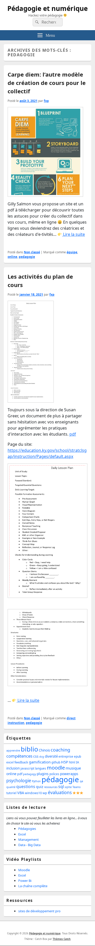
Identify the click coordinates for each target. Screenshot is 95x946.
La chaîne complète (32, 886)
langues (40, 768)
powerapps (69, 773)
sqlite (68, 787)
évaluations (60, 792)
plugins (43, 773)
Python (36, 781)
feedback (21, 762)
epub (77, 756)
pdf (72, 434)
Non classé (32, 252)
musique (73, 768)
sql (61, 786)
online (12, 257)
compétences (19, 756)
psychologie (18, 780)
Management (28, 839)
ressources (51, 787)
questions (25, 786)
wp (45, 793)
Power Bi (24, 880)
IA (77, 762)
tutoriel (11, 793)
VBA (20, 792)
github (55, 762)
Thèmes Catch (62, 939)
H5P (64, 762)
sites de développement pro (39, 911)
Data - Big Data (29, 845)
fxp (46, 101)
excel (10, 762)
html (72, 762)
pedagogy (29, 774)
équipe (72, 252)
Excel (22, 834)
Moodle (24, 870)
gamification (40, 761)
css (36, 756)
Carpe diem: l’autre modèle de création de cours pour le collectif (47, 82)
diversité (51, 756)
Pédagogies (27, 828)
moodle (56, 767)
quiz (39, 786)
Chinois (44, 750)
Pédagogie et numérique (47, 8)
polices (54, 774)
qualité (10, 787)
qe (81, 781)
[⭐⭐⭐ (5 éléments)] (77, 793)
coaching (60, 750)
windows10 (33, 793)
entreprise (66, 756)
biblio (29, 749)
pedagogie (27, 257)
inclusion (13, 768)
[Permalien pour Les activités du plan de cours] (31, 353)
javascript (27, 768)
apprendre (13, 750)
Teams (76, 787)
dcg (41, 756)
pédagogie (60, 779)
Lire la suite (73, 234)
